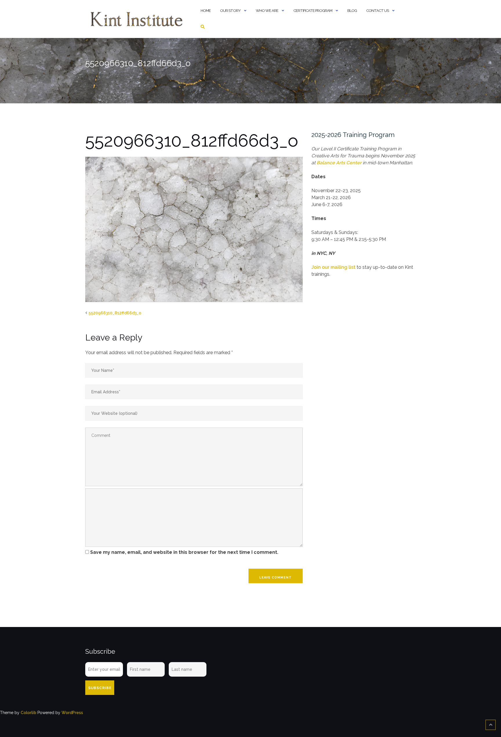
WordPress (72, 712)
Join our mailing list (333, 267)
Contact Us (377, 10)
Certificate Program (312, 10)
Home (206, 10)
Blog (352, 10)
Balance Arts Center (339, 162)
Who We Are (267, 10)
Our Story (230, 10)
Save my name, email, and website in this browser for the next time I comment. (184, 552)
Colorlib (28, 712)
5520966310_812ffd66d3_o (114, 313)
